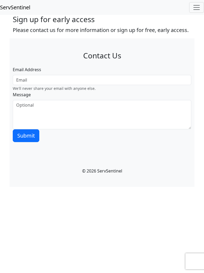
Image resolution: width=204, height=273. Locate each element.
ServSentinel (15, 7)
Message (22, 95)
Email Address (27, 70)
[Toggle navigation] (196, 7)
